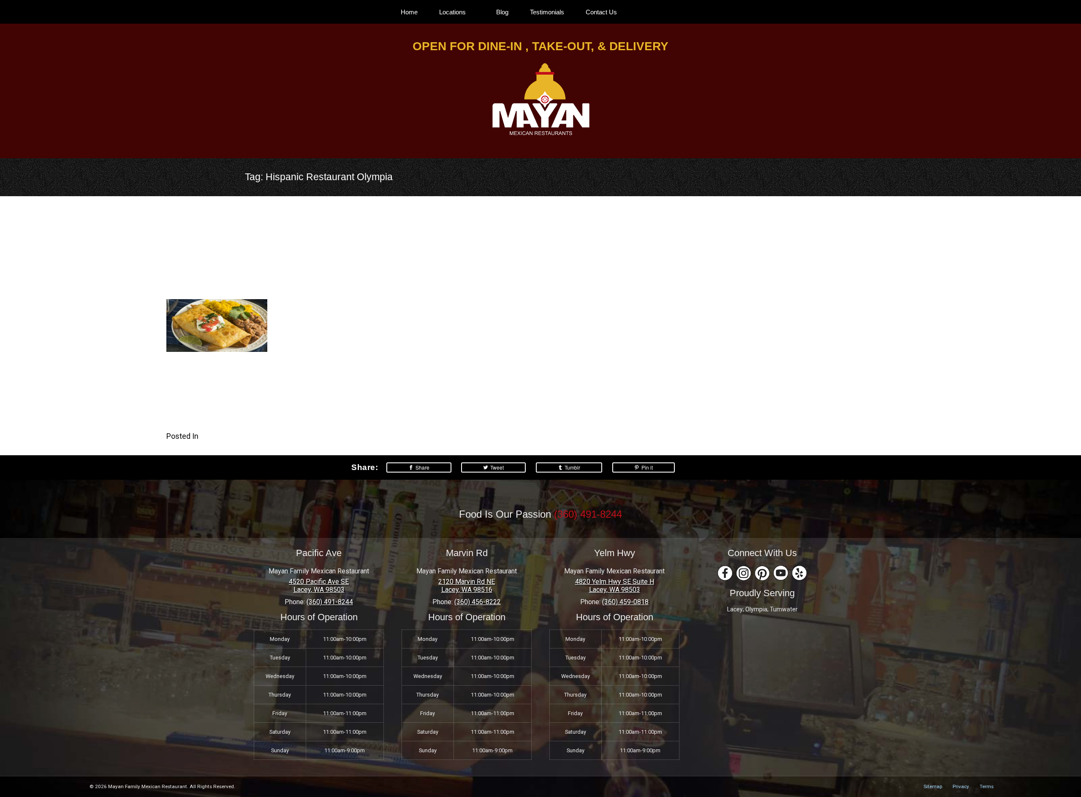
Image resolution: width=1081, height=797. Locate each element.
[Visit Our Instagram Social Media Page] (743, 573)
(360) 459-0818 (625, 602)
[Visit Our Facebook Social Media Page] (725, 573)
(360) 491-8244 (588, 514)
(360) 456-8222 (477, 602)
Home (409, 12)
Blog (502, 12)
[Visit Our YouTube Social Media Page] (780, 573)
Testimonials (547, 12)
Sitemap (932, 786)
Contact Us (601, 12)
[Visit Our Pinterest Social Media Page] (762, 573)
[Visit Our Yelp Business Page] (799, 573)
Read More (184, 428)
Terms (987, 786)
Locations (452, 12)
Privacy (961, 786)
